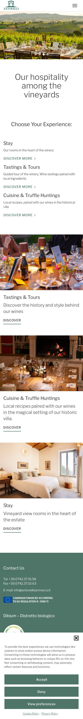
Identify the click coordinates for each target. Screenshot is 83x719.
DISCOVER (12, 320)
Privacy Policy (49, 713)
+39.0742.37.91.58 (22, 579)
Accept (41, 680)
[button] (76, 638)
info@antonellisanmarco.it (32, 590)
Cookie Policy (31, 713)
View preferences (41, 704)
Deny (41, 692)
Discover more (18, 158)
